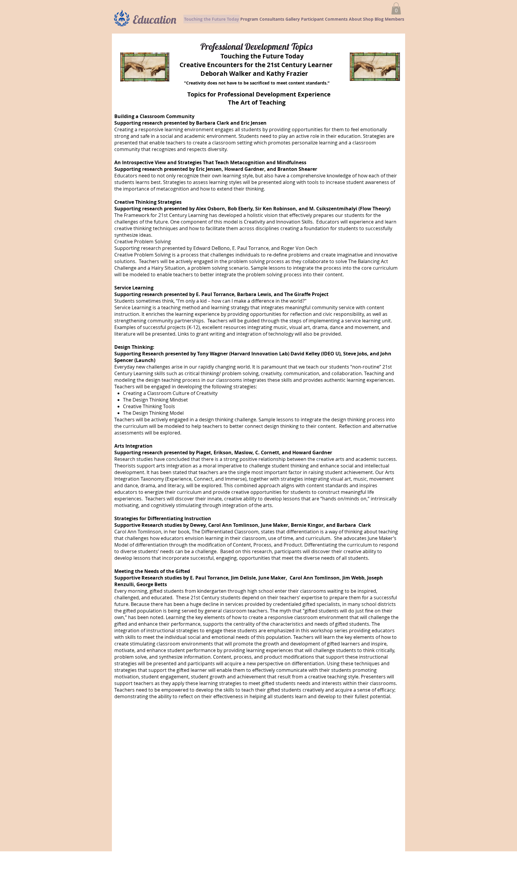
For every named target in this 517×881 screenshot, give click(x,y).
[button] (396, 8)
